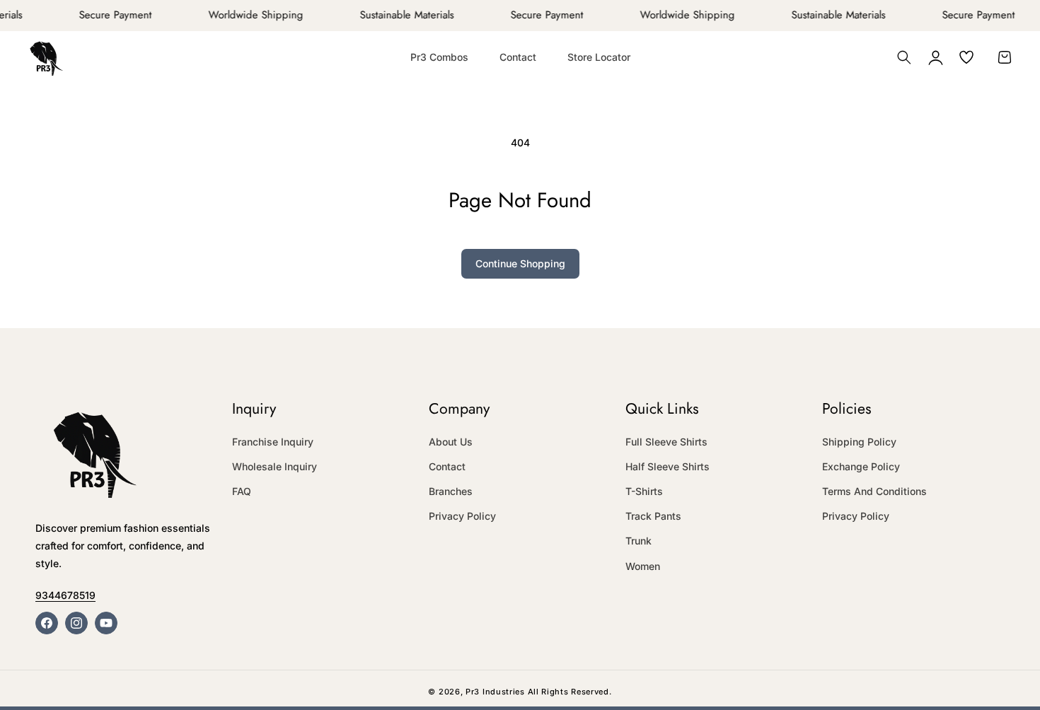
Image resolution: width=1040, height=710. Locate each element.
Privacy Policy (462, 516)
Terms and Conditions (874, 491)
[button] (904, 57)
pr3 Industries (495, 692)
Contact (447, 466)
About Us (451, 442)
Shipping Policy (859, 442)
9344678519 (65, 595)
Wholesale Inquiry (274, 466)
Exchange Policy (861, 466)
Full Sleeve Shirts (666, 442)
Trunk (638, 541)
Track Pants (653, 516)
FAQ (241, 491)
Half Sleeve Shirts (667, 466)
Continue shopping (520, 263)
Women (642, 566)
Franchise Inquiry (272, 442)
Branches (451, 491)
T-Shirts (644, 491)
